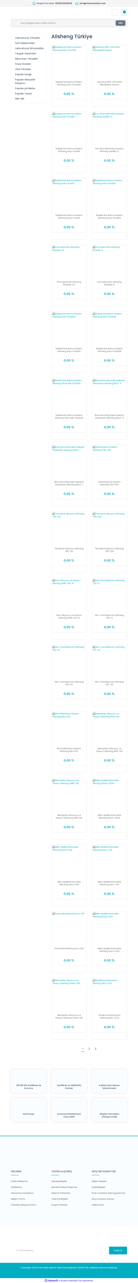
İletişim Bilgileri (99, 1181)
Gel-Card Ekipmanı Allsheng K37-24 (109, 683)
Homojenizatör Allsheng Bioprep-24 (69, 283)
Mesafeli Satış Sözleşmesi (64, 1187)
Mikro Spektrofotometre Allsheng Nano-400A (109, 816)
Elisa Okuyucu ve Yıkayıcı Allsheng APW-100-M (69, 616)
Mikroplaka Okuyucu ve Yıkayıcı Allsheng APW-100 (109, 750)
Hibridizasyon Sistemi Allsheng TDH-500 (109, 483)
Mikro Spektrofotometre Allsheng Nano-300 (69, 883)
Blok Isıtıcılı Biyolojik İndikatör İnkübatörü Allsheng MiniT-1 (69, 483)
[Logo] (45, 12)
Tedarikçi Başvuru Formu (23, 1204)
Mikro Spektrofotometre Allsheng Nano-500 (109, 950)
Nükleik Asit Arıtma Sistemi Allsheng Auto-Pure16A (109, 216)
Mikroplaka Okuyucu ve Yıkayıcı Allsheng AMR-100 (69, 816)
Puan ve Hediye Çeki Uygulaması (108, 1193)
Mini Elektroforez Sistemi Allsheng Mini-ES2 (69, 750)
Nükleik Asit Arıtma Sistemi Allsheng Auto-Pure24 (69, 216)
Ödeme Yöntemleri (60, 1193)
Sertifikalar (16, 1187)
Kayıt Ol (118, 1250)
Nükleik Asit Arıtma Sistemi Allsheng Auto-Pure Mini (69, 83)
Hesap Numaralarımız (22, 1193)
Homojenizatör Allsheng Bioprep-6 (109, 283)
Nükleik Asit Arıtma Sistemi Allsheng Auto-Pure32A (69, 350)
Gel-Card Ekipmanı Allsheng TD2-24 (69, 683)
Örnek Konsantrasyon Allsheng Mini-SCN (109, 1016)
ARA (120, 23)
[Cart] (124, 12)
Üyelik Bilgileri (98, 1187)
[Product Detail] (69, 47)
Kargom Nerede (59, 1204)
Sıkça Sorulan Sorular (103, 1198)
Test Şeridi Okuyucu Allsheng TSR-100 (69, 550)
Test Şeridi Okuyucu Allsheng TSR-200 (109, 550)
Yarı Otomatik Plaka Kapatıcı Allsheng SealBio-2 (109, 150)
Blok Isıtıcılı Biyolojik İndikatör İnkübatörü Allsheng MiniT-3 (109, 416)
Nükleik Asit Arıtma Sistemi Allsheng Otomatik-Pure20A (69, 416)
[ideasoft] (51, 1280)
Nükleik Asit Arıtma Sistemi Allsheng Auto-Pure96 (69, 150)
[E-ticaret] (68, 1280)
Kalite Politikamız (19, 1181)
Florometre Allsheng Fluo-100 (69, 948)
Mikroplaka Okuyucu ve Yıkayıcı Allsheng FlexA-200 (69, 1016)
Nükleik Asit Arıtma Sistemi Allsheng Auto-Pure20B (109, 350)
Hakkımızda (98, 1204)
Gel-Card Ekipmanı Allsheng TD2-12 (109, 616)
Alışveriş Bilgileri (59, 1181)
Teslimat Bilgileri (59, 1198)
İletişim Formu (18, 1198)
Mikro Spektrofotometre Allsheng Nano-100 (109, 883)
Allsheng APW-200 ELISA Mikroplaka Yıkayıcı (109, 83)
